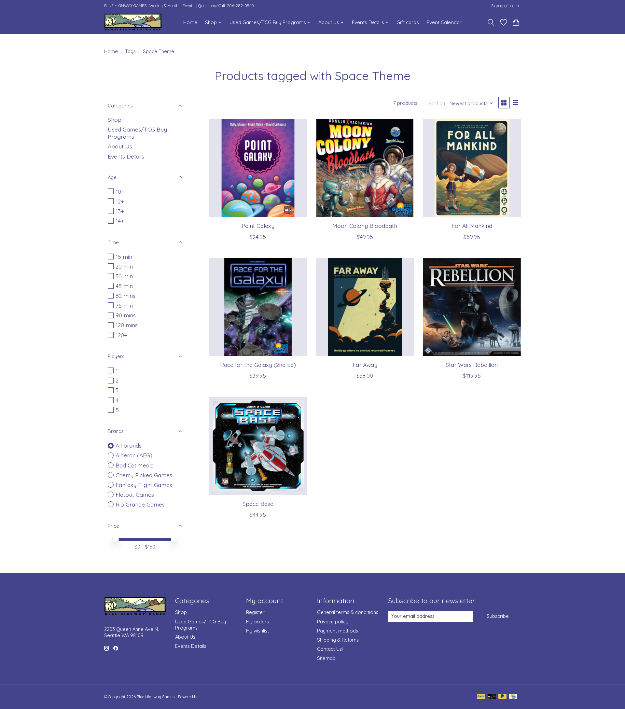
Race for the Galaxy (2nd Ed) (258, 364)
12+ (120, 201)
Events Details (126, 156)
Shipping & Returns (338, 640)
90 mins (126, 315)
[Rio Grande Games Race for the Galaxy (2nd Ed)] (258, 307)
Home (190, 22)
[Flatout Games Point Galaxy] (258, 168)
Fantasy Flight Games (144, 484)
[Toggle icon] (491, 22)
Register (255, 612)
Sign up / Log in (505, 5)
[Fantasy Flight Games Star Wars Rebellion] (472, 307)
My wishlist (257, 631)
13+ (120, 211)
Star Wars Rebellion (472, 364)
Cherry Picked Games (144, 475)
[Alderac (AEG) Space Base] (258, 446)
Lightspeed (209, 696)
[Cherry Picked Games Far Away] (365, 307)
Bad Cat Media (135, 465)
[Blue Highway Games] (133, 22)
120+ (121, 335)
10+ (120, 191)
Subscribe (498, 616)
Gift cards (407, 22)
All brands (129, 445)
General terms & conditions (347, 612)
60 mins (125, 295)
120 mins (127, 324)
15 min (124, 256)
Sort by (436, 103)
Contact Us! (330, 649)
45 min (124, 285)
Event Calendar (444, 22)
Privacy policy (332, 622)
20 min (124, 266)
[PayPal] (481, 697)
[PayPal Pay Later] (502, 697)
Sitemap (326, 658)
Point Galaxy (258, 225)
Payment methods (337, 631)
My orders (257, 622)
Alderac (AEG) (134, 455)
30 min (124, 276)
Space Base (258, 503)
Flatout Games (135, 494)
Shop (114, 119)
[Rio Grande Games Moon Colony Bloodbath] (365, 168)
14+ (120, 220)
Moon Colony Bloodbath (364, 225)
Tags (130, 51)
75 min (124, 305)
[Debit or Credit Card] (492, 697)
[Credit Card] (513, 697)
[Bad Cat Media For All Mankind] (472, 168)
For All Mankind (471, 225)
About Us (120, 146)
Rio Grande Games (140, 504)
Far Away (365, 364)
